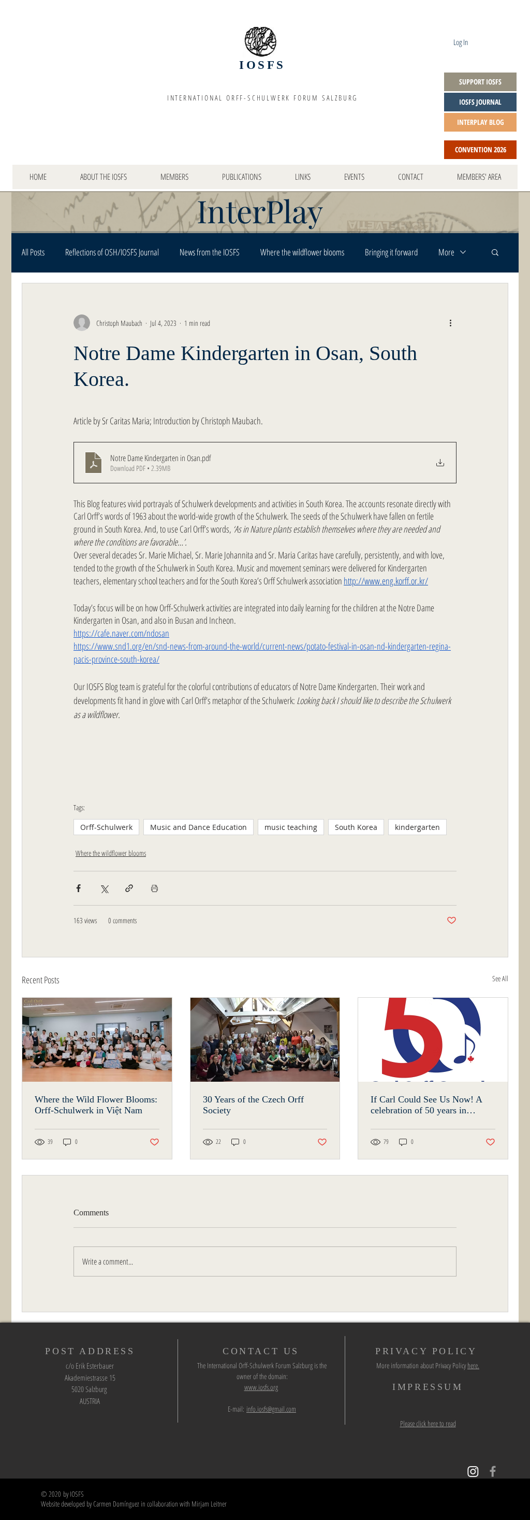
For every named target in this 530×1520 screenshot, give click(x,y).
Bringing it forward (391, 252)
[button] (495, 252)
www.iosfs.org (261, 1387)
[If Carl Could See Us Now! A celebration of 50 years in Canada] (433, 1040)
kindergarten (417, 827)
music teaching (290, 827)
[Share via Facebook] (78, 888)
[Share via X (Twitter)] (104, 888)
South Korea (356, 827)
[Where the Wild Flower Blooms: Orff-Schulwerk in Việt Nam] (97, 1040)
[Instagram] (473, 1471)
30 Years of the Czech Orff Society (253, 1104)
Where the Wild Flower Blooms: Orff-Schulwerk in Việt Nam (96, 1104)
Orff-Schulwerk (106, 827)
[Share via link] (129, 888)
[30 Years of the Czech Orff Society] (265, 1040)
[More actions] (450, 323)
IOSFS (262, 65)
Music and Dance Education (198, 827)
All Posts (33, 252)
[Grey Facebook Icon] (492, 1471)
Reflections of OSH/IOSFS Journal (112, 252)
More (446, 252)
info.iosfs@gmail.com (271, 1409)
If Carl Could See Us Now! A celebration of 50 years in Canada (426, 1105)
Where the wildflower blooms (302, 252)
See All (500, 978)
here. (473, 1365)
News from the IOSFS (210, 252)
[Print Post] (154, 888)
